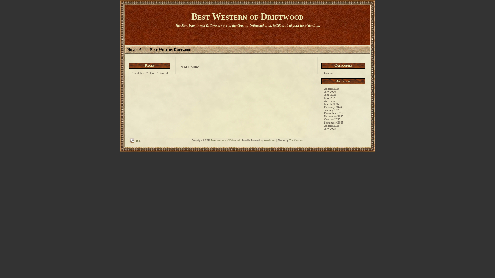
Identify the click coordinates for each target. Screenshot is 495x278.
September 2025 (334, 122)
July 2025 (330, 128)
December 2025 (333, 113)
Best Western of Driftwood (247, 16)
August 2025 (332, 125)
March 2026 (331, 104)
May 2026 (330, 97)
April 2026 (330, 100)
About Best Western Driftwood (165, 50)
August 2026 (332, 88)
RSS (137, 140)
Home (131, 50)
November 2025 (334, 116)
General (328, 72)
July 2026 (330, 91)
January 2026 (332, 110)
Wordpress (270, 140)
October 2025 (332, 119)
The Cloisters (296, 140)
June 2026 (330, 94)
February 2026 (333, 107)
